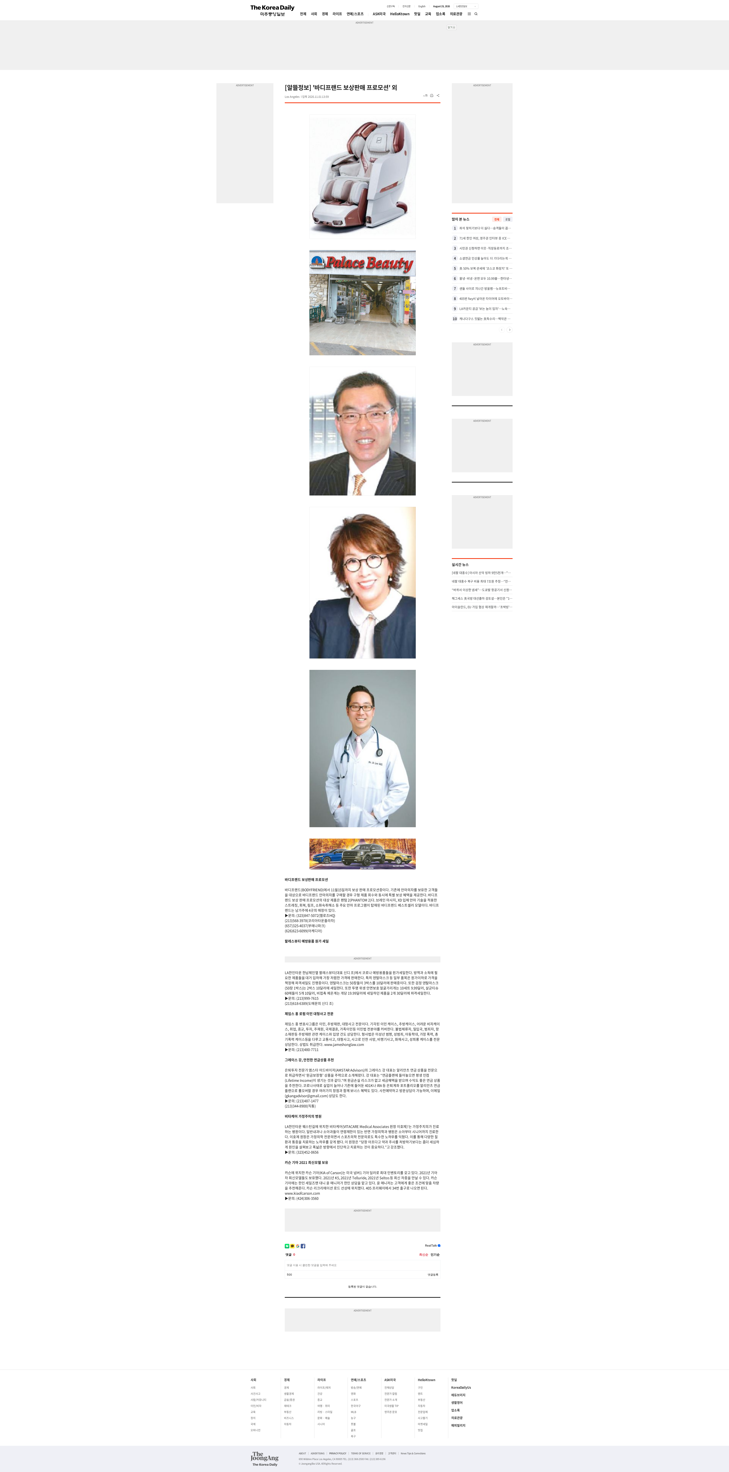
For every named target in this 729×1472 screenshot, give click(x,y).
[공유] (438, 95)
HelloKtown (399, 13)
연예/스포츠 (355, 13)
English (421, 6)
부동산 (287, 1412)
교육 (428, 13)
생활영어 (457, 1402)
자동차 (287, 1424)
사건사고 (255, 1393)
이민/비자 (256, 1406)
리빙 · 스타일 (324, 1412)
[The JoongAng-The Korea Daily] (265, 1458)
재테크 (287, 1406)
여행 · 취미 (323, 1406)
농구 (353, 1418)
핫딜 (417, 13)
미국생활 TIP (391, 1406)
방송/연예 (356, 1387)
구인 (420, 1387)
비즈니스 (289, 1418)
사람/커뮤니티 (258, 1400)
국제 (253, 1424)
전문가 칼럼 (390, 1393)
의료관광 (456, 13)
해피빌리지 (458, 1425)
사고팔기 (423, 1418)
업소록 (440, 13)
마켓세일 (423, 1424)
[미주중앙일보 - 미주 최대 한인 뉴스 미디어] (273, 10)
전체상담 (389, 1387)
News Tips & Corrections (413, 1453)
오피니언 (255, 1430)
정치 (253, 1418)
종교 (319, 1400)
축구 (353, 1436)
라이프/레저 (324, 1387)
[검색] (476, 14)
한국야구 (356, 1406)
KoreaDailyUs (461, 1387)
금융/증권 (289, 1400)
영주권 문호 (390, 1412)
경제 (325, 13)
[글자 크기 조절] (425, 95)
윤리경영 (379, 1453)
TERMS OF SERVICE (361, 1453)
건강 (319, 1393)
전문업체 (423, 1412)
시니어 (321, 1424)
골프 (353, 1430)
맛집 (420, 1430)
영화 (353, 1393)
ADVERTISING (317, 1453)
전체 (303, 13)
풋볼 (353, 1424)
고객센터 (392, 1453)
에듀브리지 (458, 1395)
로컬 (507, 219)
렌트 (420, 1393)
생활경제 (289, 1393)
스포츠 (354, 1400)
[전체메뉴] (469, 14)
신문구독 (391, 6)
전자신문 (406, 6)
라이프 (337, 13)
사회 (314, 13)
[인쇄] (431, 95)
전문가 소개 (390, 1400)
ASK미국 (379, 13)
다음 (510, 330)
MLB (353, 1412)
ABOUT (302, 1453)
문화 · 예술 (323, 1418)
